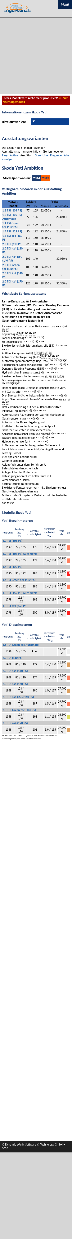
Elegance (56, 155)
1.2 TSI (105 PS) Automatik (19, 554)
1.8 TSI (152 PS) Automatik (19, 593)
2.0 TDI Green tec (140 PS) (19, 710)
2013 (45, 178)
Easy (5, 155)
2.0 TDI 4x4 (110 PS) (15, 671)
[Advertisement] (36, 56)
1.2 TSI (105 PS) (12, 210)
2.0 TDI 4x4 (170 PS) (15, 723)
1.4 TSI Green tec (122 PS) (19, 580)
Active (14, 155)
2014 (36, 178)
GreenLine (41, 155)
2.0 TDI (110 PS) (12, 244)
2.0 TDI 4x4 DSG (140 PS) (18, 697)
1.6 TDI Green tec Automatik (20, 645)
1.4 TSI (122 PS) (12, 231)
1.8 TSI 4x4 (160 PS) (14, 606)
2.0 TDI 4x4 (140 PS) (15, 684)
